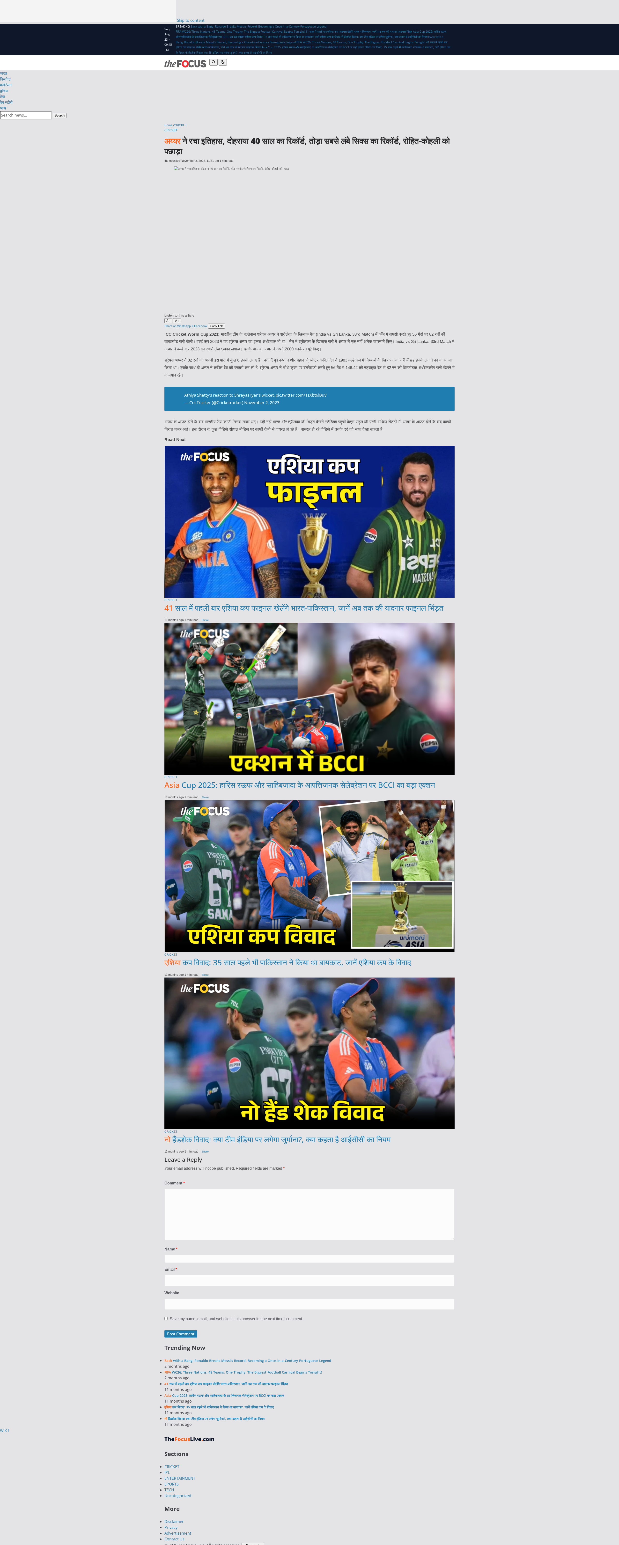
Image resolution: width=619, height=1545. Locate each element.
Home (168, 125)
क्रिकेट (5, 79)
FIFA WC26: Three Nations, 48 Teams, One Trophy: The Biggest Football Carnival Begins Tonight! (240, 32)
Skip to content (191, 20)
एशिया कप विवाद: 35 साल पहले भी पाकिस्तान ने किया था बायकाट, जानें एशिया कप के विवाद (292, 37)
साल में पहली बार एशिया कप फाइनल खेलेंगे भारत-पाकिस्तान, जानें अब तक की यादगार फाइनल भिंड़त (303, 1232)
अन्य (3, 108)
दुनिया (4, 90)
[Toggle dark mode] (223, 62)
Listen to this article (179, 315)
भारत (3, 73)
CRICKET (180, 125)
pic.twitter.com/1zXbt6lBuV (301, 492)
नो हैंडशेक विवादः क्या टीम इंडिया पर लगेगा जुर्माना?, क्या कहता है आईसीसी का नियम (384, 37)
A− (168, 321)
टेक (2, 96)
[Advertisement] (88, 11)
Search (60, 115)
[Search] (213, 62)
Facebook (200, 326)
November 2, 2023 (262, 500)
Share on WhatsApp (177, 326)
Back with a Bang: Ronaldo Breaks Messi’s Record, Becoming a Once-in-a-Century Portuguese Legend (258, 26)
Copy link (216, 326)
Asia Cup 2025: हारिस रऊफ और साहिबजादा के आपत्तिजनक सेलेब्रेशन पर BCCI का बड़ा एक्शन (312, 47)
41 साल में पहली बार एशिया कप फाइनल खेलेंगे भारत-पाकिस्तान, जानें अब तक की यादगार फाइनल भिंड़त (358, 32)
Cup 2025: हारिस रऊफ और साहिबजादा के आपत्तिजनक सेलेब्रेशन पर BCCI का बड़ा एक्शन (299, 1409)
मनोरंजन (6, 85)
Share (205, 1244)
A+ (177, 321)
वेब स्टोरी (6, 102)
